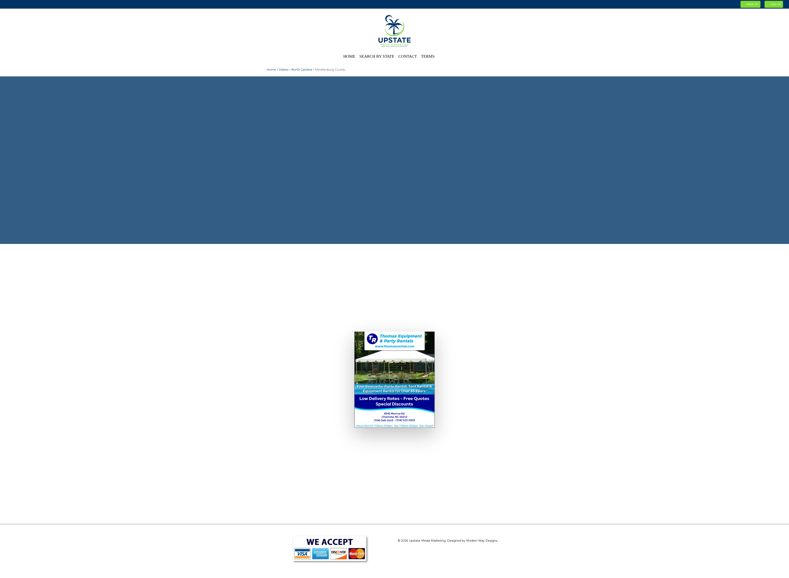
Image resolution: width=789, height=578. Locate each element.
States (283, 69)
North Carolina (301, 69)
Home (271, 69)
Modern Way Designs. (482, 540)
